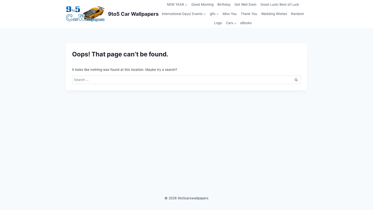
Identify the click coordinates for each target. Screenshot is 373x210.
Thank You (249, 14)
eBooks (246, 23)
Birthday (224, 4)
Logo (218, 23)
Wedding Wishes (274, 14)
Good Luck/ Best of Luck (280, 4)
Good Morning (202, 4)
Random (297, 14)
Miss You (230, 14)
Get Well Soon (245, 4)
